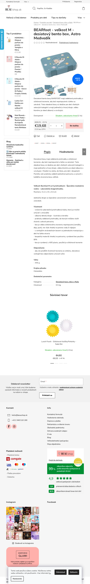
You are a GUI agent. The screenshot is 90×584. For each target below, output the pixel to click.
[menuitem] (16, 17)
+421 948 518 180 (19, 420)
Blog (49, 437)
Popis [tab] (47, 152)
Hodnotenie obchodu (55, 418)
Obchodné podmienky (55, 427)
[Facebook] (8, 426)
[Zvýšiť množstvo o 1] (61, 125)
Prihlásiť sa (47, 395)
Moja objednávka (53, 444)
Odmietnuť (60, 572)
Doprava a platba (53, 421)
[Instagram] (14, 426)
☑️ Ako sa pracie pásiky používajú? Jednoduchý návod (16, 153)
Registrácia (78, 2)
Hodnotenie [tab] (66, 152)
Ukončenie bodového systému (14, 146)
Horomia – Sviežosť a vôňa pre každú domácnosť (14, 162)
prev (35, 335)
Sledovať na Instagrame (24, 543)
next (82, 335)
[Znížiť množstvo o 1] (50, 125)
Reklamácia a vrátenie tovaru (58, 424)
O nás (49, 434)
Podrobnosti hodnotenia (68, 42)
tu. (50, 573)
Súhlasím (73, 572)
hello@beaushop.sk (19, 415)
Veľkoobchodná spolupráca (57, 441)
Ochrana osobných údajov (57, 431)
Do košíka (74, 126)
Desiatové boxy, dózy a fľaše (67, 282)
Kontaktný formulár (13, 2)
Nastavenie (17, 579)
